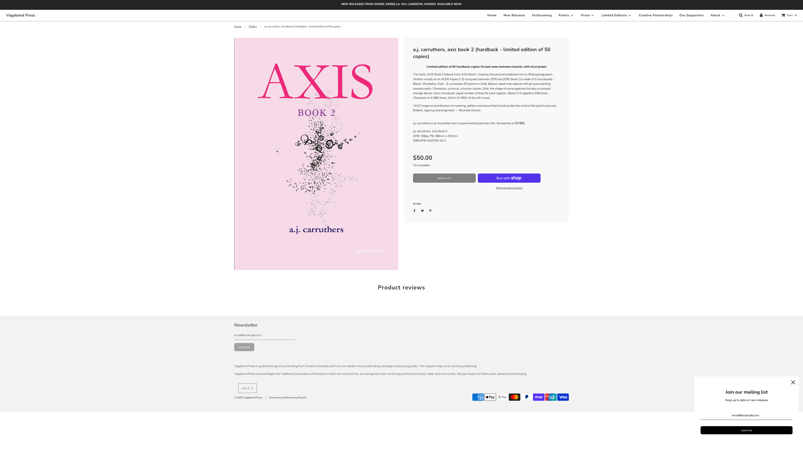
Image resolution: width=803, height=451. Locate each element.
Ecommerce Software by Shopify (287, 397)
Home (492, 15)
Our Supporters (691, 15)
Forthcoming (542, 15)
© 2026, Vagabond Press (248, 397)
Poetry (253, 26)
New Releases (514, 15)
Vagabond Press (20, 15)
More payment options (509, 187)
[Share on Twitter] (422, 210)
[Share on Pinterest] (430, 210)
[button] (247, 388)
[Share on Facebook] (415, 210)
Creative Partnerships (656, 15)
